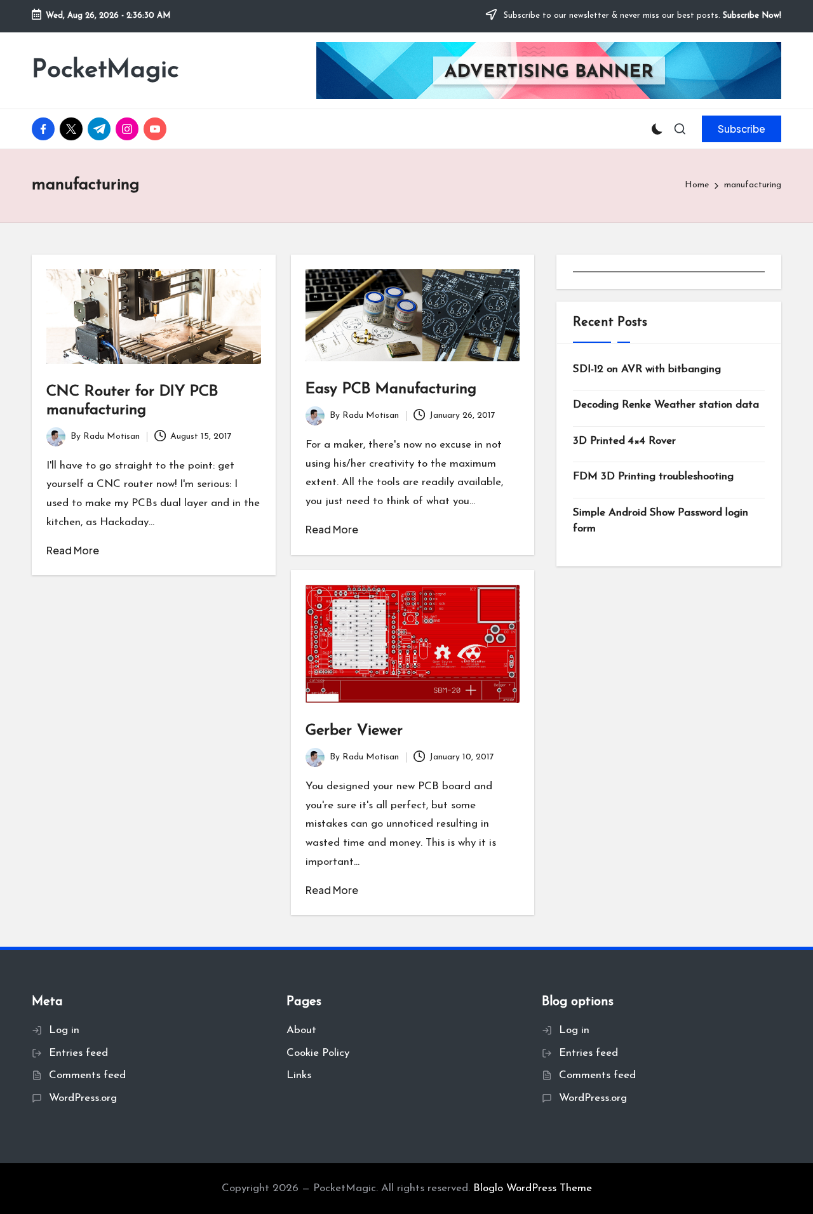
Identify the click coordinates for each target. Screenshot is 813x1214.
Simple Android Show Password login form (660, 521)
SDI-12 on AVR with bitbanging (647, 369)
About (301, 1030)
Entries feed (78, 1053)
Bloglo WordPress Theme (532, 1188)
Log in (64, 1030)
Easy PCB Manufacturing (391, 389)
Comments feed (87, 1075)
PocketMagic (105, 70)
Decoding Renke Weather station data (666, 404)
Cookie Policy (317, 1053)
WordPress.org (83, 1098)
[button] (741, 129)
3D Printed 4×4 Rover (624, 441)
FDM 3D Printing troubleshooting (653, 476)
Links (298, 1075)
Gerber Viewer (354, 730)
